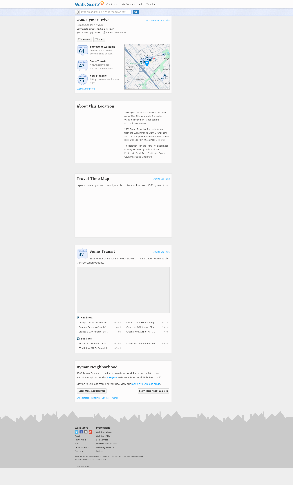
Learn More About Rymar (91, 391)
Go (135, 12)
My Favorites (128, 4)
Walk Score (81, 427)
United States (83, 398)
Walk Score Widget (104, 432)
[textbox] (106, 12)
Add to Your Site (147, 4)
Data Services (102, 440)
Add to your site (162, 179)
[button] (77, 12)
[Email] (86, 432)
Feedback (79, 451)
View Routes (120, 32)
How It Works (80, 440)
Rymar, (81, 24)
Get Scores (111, 4)
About (77, 436)
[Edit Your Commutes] (112, 28)
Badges (99, 451)
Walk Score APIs (103, 436)
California (95, 398)
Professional (103, 427)
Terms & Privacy (82, 447)
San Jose (90, 24)
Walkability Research (105, 447)
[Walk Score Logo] (89, 3)
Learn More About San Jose (153, 391)
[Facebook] (81, 432)
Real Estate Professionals (107, 444)
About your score (86, 89)
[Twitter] (76, 432)
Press (77, 444)
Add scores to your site (158, 20)
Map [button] (101, 39)
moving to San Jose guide (145, 384)
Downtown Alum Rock (100, 29)
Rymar (115, 398)
